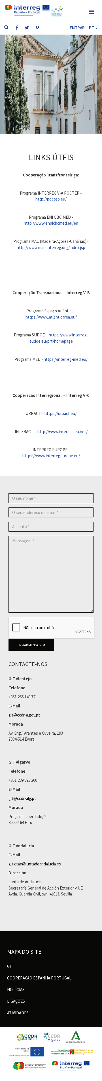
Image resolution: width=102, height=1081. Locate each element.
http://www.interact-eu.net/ (62, 431)
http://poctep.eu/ (51, 199)
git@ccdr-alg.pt (22, 798)
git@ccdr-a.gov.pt (24, 715)
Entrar (77, 27)
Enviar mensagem (31, 645)
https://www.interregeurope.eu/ (51, 455)
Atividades (18, 1012)
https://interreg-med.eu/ (66, 359)
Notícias (16, 989)
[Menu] (91, 12)
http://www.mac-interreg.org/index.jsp (51, 247)
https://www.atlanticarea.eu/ (51, 317)
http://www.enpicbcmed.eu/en (51, 223)
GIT (10, 966)
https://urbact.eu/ (60, 413)
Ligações (16, 1001)
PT (91, 27)
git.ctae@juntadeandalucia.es (34, 864)
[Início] (57, 11)
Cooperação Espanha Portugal (39, 978)
